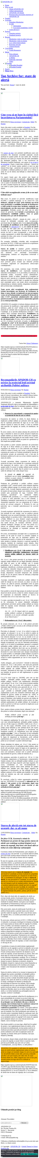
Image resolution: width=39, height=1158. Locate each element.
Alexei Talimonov (32, 343)
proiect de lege (9, 153)
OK (22, 1154)
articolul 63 (15, 227)
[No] (1, 1156)
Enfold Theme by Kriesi (30, 1146)
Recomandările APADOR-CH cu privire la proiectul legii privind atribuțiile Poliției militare (18, 382)
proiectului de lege (7, 406)
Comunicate (26, 122)
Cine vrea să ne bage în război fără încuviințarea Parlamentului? (19, 116)
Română (27, 127)
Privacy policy (32, 1154)
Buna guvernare (15, 122)
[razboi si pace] (10, 110)
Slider (32, 122)
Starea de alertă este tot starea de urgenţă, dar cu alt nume (18, 827)
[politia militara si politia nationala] (10, 375)
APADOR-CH (15, 1146)
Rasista (3, 124)
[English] (8, 63)
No (26, 1154)
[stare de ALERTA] (10, 821)
